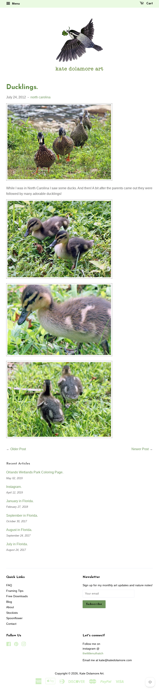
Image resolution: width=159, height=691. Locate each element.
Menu (15, 3)
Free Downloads (17, 596)
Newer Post (140, 449)
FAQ (9, 585)
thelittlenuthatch (93, 653)
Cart (149, 3)
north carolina (40, 97)
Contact (11, 623)
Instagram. (14, 486)
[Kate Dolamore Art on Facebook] (8, 644)
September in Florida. (22, 515)
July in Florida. (17, 544)
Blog (9, 601)
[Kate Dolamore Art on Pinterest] (16, 644)
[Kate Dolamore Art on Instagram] (23, 644)
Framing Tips (14, 590)
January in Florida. (20, 501)
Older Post (18, 449)
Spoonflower (14, 618)
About (10, 607)
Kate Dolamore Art (92, 673)
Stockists (12, 612)
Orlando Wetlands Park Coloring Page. (34, 472)
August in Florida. (19, 530)
